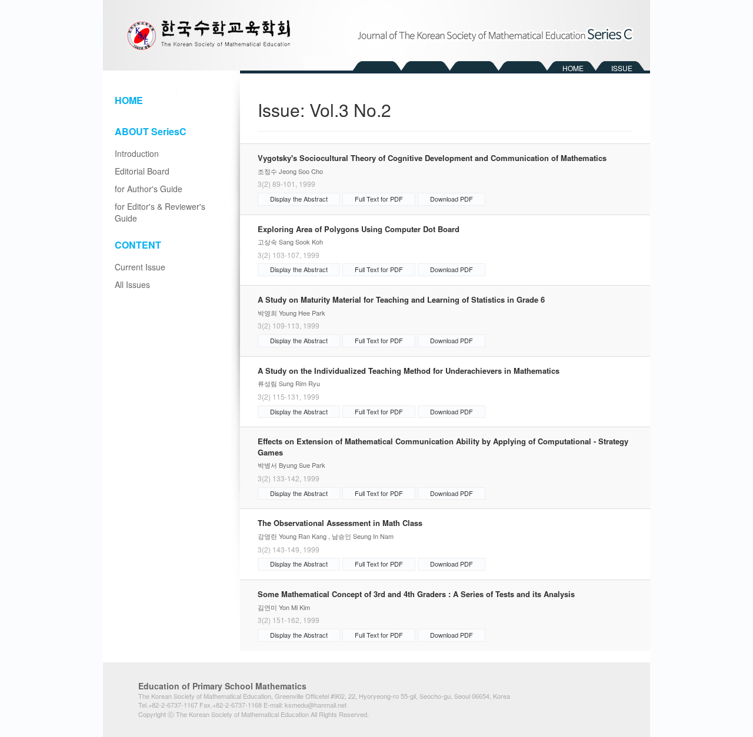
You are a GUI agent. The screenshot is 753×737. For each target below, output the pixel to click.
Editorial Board (142, 171)
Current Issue (140, 267)
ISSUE (621, 68)
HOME (573, 68)
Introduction (137, 153)
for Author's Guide (148, 189)
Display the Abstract (299, 198)
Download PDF (451, 198)
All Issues (132, 284)
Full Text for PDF (379, 198)
